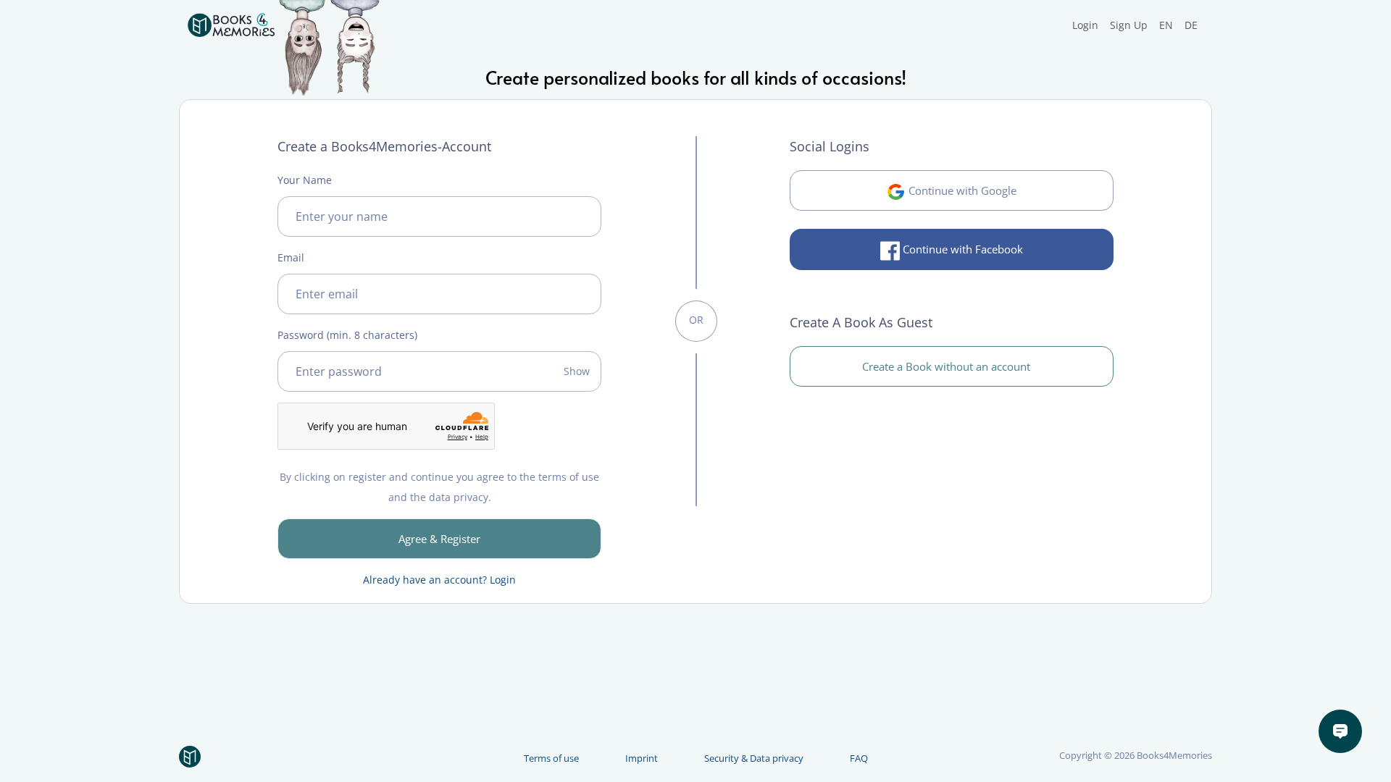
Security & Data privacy (753, 758)
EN (1166, 25)
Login (1085, 25)
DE (1191, 25)
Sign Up (1129, 25)
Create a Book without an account (947, 366)
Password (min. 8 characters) (347, 335)
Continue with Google (961, 190)
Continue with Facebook (961, 249)
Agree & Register (439, 538)
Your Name (304, 180)
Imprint (641, 758)
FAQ (859, 758)
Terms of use (551, 758)
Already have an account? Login (439, 579)
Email (290, 257)
